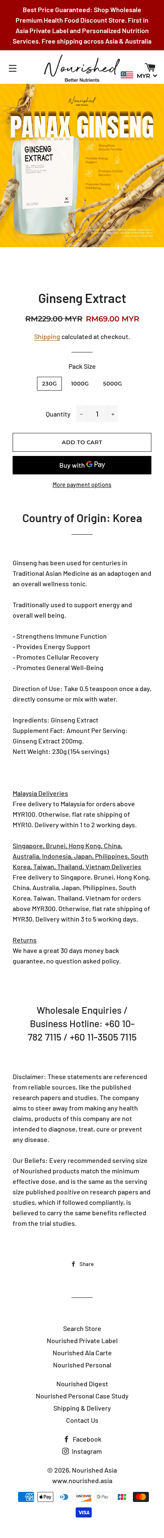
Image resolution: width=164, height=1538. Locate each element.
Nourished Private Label (82, 1340)
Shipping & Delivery (82, 1408)
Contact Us (82, 1420)
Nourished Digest (82, 1384)
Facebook (86, 1439)
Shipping (47, 336)
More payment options (82, 484)
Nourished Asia (94, 1470)
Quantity (58, 414)
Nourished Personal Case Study (82, 1396)
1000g (80, 383)
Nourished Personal (82, 1365)
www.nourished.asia (82, 1480)
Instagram (86, 1451)
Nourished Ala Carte (82, 1353)
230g (49, 383)
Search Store (82, 1328)
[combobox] (139, 75)
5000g (112, 383)
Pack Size (82, 366)
